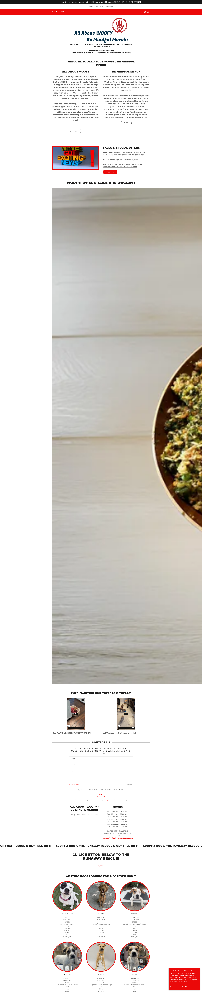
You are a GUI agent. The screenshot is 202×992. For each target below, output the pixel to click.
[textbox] (101, 758)
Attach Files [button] (75, 784)
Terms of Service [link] (119, 800)
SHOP (76, 131)
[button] (148, 12)
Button (101, 866)
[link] (144, 12)
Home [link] (54, 12)
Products (110, 172)
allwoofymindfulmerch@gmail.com (118, 838)
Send (101, 794)
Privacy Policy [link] (108, 800)
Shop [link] (62, 12)
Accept (184, 986)
